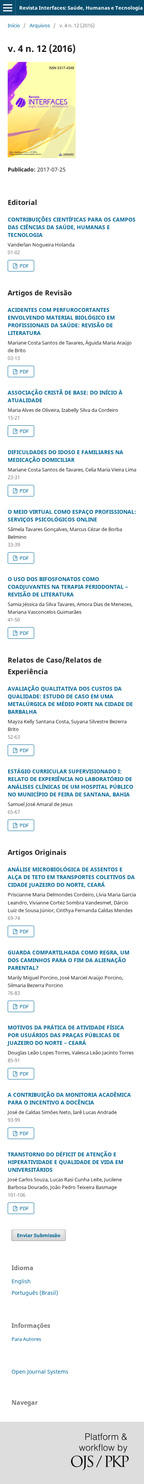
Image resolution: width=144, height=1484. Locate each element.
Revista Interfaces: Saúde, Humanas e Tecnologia (81, 7)
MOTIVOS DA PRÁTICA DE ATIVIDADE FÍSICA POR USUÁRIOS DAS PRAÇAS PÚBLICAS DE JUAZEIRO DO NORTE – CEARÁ (66, 1035)
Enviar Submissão (38, 1235)
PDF (23, 265)
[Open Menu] (7, 7)
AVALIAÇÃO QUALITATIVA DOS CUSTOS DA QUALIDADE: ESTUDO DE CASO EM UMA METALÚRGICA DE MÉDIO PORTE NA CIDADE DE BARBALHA (70, 700)
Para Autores (26, 1339)
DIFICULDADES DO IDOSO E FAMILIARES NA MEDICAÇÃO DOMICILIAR (65, 455)
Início (14, 25)
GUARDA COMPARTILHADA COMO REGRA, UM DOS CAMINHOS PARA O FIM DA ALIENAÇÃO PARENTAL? (68, 960)
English (21, 1281)
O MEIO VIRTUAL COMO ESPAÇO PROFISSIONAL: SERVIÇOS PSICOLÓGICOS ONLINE (72, 515)
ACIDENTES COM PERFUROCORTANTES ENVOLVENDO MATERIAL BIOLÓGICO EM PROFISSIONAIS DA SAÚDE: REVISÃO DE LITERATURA (61, 321)
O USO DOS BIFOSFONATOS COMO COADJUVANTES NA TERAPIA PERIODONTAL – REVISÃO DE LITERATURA (68, 586)
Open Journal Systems (40, 1371)
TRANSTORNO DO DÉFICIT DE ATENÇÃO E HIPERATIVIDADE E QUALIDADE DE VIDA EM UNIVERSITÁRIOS (65, 1162)
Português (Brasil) (35, 1292)
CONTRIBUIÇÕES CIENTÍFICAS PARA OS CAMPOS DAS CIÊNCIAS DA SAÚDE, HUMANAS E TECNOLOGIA (72, 227)
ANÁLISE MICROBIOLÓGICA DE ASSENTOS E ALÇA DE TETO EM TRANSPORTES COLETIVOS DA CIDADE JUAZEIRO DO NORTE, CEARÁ (71, 877)
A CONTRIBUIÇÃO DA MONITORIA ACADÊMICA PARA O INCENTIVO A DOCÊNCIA (69, 1098)
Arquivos (40, 25)
